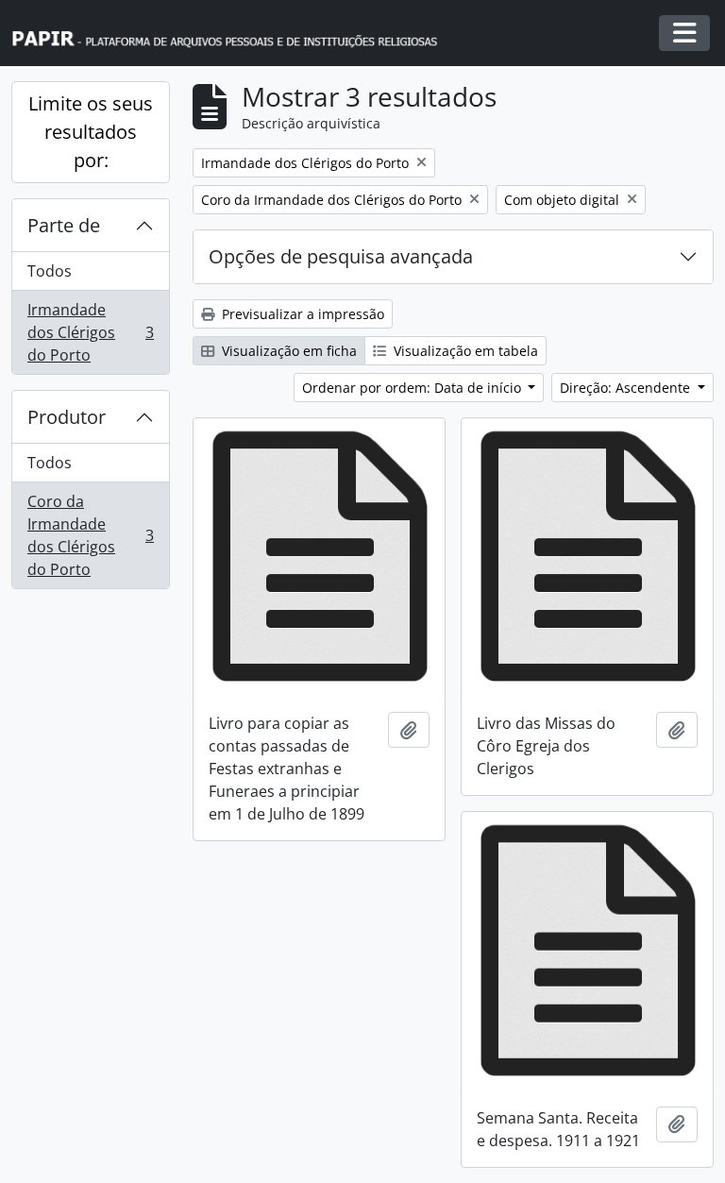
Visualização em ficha (287, 351)
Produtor (66, 417)
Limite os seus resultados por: (90, 132)
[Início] (233, 33)
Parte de (63, 225)
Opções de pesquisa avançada (341, 256)
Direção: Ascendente (627, 388)
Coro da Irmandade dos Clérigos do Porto (90, 535)
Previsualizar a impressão (301, 314)
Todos (49, 271)
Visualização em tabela (464, 351)
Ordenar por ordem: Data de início (413, 388)
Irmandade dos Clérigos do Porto (90, 332)
